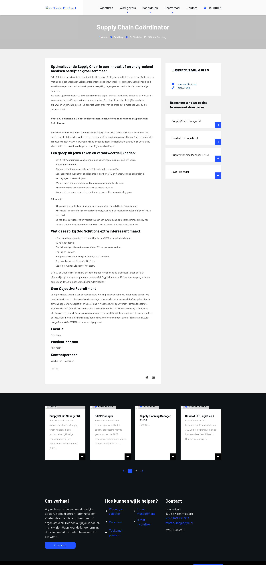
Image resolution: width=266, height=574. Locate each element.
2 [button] (136, 470)
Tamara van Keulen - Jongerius (192, 70)
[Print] (147, 377)
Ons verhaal (172, 8)
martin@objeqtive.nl (179, 523)
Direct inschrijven (144, 522)
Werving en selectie (116, 511)
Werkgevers (128, 8)
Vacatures (106, 8)
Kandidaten (150, 8)
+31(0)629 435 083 (177, 518)
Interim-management (146, 511)
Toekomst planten (115, 533)
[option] (65, 433)
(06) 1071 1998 (183, 87)
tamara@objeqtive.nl (187, 84)
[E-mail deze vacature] (153, 377)
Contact (192, 8)
